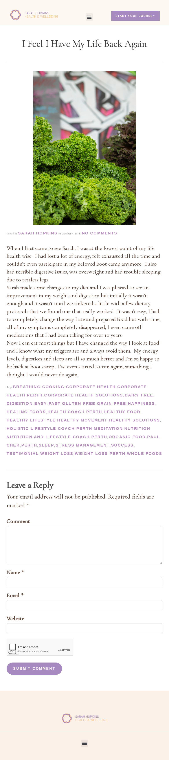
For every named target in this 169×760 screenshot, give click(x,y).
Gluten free (78, 403)
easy (40, 403)
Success (122, 445)
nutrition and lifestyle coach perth (57, 437)
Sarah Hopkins (38, 233)
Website (15, 618)
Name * (15, 572)
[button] (89, 17)
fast (55, 403)
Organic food (127, 437)
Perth (29, 445)
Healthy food (122, 412)
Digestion (20, 403)
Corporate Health (91, 387)
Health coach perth (75, 412)
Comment (18, 521)
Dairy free (139, 395)
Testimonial (23, 453)
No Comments (99, 233)
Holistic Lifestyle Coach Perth (49, 428)
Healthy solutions (134, 420)
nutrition (137, 428)
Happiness (141, 403)
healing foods (26, 412)
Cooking (53, 387)
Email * (15, 595)
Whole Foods (144, 453)
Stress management (83, 445)
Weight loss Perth (100, 453)
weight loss (56, 453)
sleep (46, 445)
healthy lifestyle (31, 420)
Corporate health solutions (83, 395)
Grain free (111, 403)
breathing (27, 387)
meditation (108, 428)
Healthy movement (82, 420)
